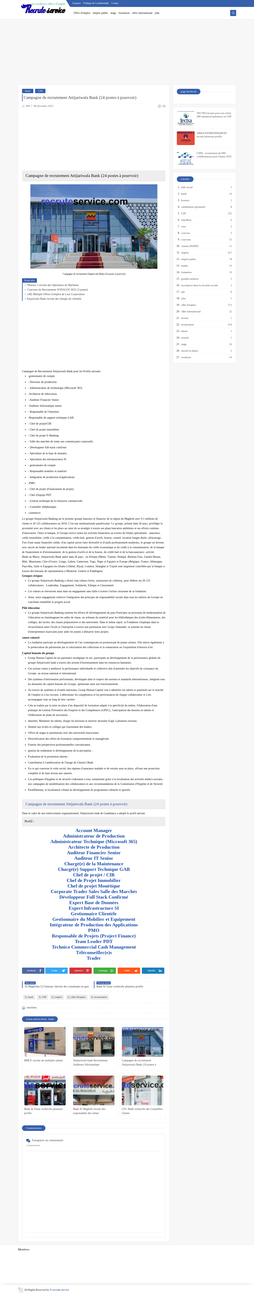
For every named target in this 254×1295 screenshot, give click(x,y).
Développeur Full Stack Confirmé (93, 897)
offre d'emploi (78, 997)
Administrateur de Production (94, 836)
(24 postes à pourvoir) (110, 804)
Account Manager (93, 830)
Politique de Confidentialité (96, 3)
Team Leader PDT (94, 941)
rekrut (184, 331)
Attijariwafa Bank (79, 804)
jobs (157, 12)
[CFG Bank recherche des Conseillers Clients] (142, 1090)
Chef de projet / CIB (93, 874)
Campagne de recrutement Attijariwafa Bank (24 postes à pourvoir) (139, 1063)
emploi (58, 997)
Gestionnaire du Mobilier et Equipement (93, 919)
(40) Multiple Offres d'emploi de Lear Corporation (56, 294)
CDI (40, 90)
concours (186, 239)
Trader (94, 958)
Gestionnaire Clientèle (94, 913)
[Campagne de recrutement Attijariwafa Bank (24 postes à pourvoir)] (142, 1042)
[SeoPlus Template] (20, 1290)
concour (185, 232)
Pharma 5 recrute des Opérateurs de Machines (53, 285)
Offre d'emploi (82, 12)
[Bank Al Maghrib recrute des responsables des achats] (93, 1090)
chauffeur (186, 219)
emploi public (100, 12)
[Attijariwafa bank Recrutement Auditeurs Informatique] (93, 1042)
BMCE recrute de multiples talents (43, 1060)
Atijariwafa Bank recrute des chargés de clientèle (54, 298)
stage (113, 12)
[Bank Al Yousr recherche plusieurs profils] (45, 1090)
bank (27, 90)
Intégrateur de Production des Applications (94, 924)
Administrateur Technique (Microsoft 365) (93, 841)
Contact (114, 3)
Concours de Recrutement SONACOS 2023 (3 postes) (57, 289)
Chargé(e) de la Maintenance (93, 863)
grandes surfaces (190, 278)
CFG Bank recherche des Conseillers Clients (142, 1111)
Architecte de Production (93, 847)
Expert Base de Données (93, 902)
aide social (187, 187)
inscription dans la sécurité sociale (199, 285)
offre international (142, 12)
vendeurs (186, 357)
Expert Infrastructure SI (94, 908)
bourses (185, 200)
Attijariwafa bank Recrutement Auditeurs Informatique (90, 1062)
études (185, 265)
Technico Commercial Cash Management (94, 947)
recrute (185, 318)
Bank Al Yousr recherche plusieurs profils (43, 1111)
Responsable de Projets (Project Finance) (94, 935)
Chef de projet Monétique (93, 886)
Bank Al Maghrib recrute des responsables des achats (89, 1111)
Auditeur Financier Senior (94, 852)
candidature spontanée (193, 206)
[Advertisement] (127, 54)
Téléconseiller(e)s (94, 952)
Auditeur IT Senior (93, 858)
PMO (93, 930)
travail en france (190, 350)
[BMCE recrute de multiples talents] (45, 1042)
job (183, 291)
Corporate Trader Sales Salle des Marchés (94, 891)
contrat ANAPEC (190, 246)
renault (185, 337)
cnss (183, 226)
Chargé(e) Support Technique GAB (94, 869)
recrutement (100, 997)
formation (124, 12)
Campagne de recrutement (45, 804)
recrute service (60, 1289)
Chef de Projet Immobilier (94, 880)
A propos (76, 3)
